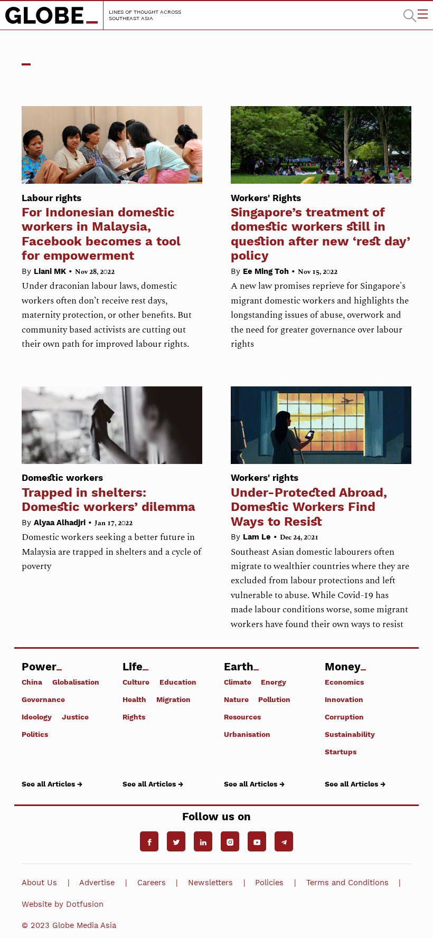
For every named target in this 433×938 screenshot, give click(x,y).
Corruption (344, 717)
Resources (242, 717)
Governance (43, 699)
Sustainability (350, 734)
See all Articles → (52, 784)
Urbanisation (247, 734)
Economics (344, 682)
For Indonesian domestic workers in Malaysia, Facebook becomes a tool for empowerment (101, 228)
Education (177, 682)
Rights (134, 717)
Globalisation (75, 682)
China (32, 682)
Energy (273, 682)
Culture (136, 682)
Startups (340, 751)
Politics (35, 734)
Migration (173, 699)
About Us (39, 882)
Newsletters (210, 882)
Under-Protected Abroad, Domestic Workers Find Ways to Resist (309, 500)
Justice (75, 717)
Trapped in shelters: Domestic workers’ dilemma (108, 493)
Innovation (344, 699)
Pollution (274, 699)
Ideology (37, 717)
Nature (236, 699)
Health (134, 699)
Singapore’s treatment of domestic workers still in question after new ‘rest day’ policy (320, 228)
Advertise (97, 882)
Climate (237, 682)
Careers (151, 882)
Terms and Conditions (347, 882)
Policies (269, 882)
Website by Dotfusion (62, 904)
